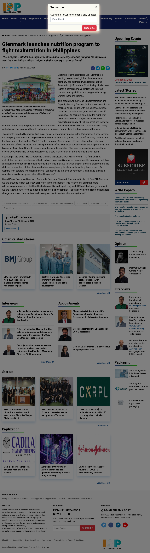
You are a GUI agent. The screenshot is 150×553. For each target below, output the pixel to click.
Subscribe (89, 28)
